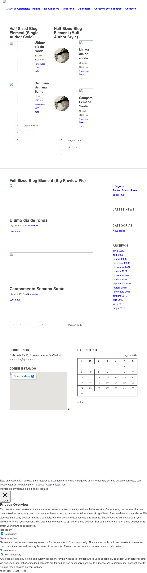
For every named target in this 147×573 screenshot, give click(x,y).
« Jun (80, 402)
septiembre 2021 (122, 283)
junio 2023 (118, 250)
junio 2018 (118, 304)
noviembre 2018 (121, 291)
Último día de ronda (40, 46)
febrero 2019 (120, 287)
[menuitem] (23, 8)
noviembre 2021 (121, 275)
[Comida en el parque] (17, 49)
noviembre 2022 (121, 267)
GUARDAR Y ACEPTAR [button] (13, 571)
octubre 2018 (120, 295)
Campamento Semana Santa (45, 87)
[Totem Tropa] (17, 90)
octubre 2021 (120, 279)
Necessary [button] (6, 529)
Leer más (37, 69)
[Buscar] (141, 8)
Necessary (11, 534)
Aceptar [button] (50, 484)
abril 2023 (118, 254)
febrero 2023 (120, 259)
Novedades (40, 63)
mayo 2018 (119, 308)
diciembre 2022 (121, 263)
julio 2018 (118, 299)
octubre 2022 (120, 271)
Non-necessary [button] (8, 550)
